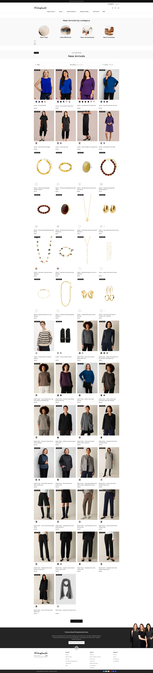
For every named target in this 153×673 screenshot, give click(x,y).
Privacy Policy (92, 661)
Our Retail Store (116, 659)
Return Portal (92, 659)
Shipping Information (94, 663)
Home (73, 52)
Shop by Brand (71, 11)
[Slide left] (35, 41)
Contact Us (92, 654)
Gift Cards (96, 11)
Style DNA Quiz (68, 663)
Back (37, 53)
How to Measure (93, 665)
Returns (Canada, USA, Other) (95, 656)
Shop (60, 11)
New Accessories (87, 37)
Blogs (67, 665)
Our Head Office (116, 661)
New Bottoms (65, 37)
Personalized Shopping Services (72, 661)
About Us (115, 654)
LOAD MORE (76, 621)
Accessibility (92, 667)
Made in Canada (69, 656)
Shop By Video (84, 11)
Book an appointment (76, 642)
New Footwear (109, 37)
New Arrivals (51, 11)
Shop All (67, 654)
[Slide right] (35, 44)
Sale (104, 11)
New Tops (44, 37)
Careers (114, 656)
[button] (118, 8)
